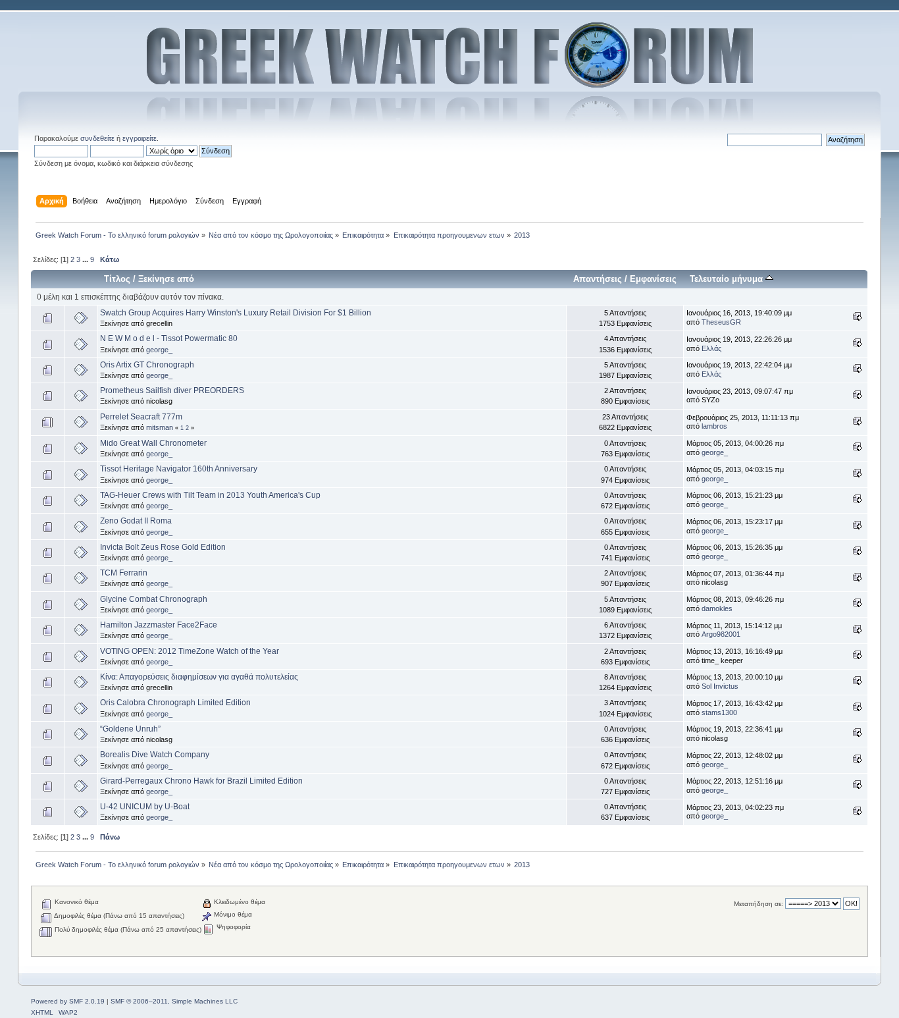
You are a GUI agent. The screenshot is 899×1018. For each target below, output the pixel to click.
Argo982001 (721, 634)
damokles (717, 608)
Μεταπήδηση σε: (758, 903)
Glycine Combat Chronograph (153, 599)
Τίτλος (117, 279)
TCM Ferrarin (123, 572)
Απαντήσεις (597, 279)
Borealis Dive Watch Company (154, 754)
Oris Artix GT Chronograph (147, 364)
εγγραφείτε (139, 138)
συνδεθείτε (97, 138)
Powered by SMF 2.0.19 (68, 1001)
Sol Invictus (720, 686)
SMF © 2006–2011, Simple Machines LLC (174, 1001)
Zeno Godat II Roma (136, 520)
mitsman (159, 427)
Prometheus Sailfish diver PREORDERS (172, 390)
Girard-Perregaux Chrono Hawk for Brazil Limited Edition (201, 781)
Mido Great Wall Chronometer (153, 443)
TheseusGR (721, 322)
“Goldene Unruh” (130, 729)
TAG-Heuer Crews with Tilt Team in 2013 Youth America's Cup (210, 495)
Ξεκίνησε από (166, 279)
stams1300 (719, 712)
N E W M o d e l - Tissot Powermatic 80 (169, 338)
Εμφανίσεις (653, 279)
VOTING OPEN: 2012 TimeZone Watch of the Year (189, 651)
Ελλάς (711, 348)
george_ (159, 350)
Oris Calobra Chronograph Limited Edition (175, 702)
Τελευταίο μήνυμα (727, 279)
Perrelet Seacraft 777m (141, 416)
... (86, 259)
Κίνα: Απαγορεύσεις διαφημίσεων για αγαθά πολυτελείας (199, 677)
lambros (714, 426)
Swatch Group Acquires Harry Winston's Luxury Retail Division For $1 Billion (235, 312)
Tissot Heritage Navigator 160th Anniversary (178, 468)
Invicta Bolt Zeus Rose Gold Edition (163, 547)
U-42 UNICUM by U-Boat (145, 806)
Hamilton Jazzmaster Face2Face (158, 625)
